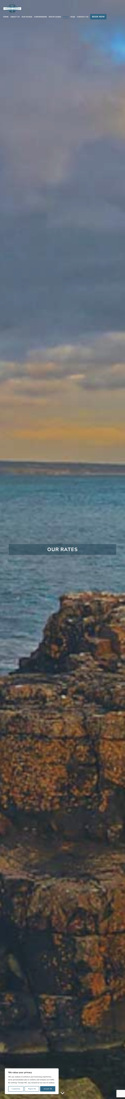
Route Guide (55, 17)
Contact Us (82, 17)
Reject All (32, 1089)
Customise (16, 1089)
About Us (15, 17)
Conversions (40, 17)
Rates (66, 17)
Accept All (48, 1089)
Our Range (26, 17)
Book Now (98, 16)
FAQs (72, 17)
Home (6, 17)
